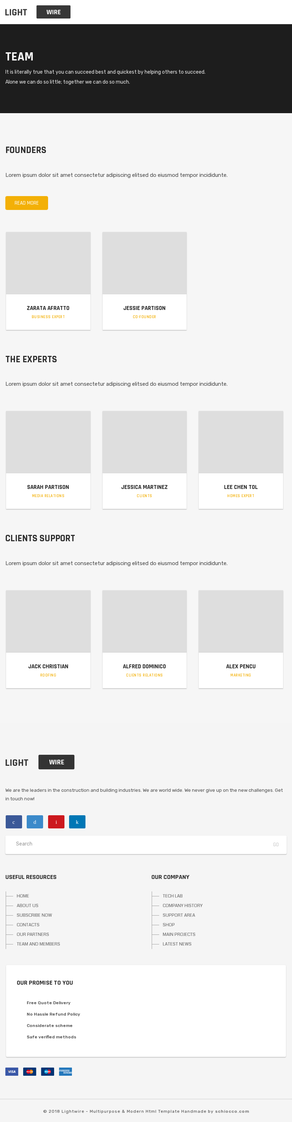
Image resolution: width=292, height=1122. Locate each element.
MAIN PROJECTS (179, 934)
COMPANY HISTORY (183, 905)
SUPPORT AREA (179, 915)
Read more (27, 203)
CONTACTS (28, 925)
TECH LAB (173, 896)
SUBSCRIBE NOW (34, 915)
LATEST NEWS (177, 944)
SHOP (169, 925)
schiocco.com (232, 1111)
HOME (23, 896)
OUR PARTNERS (33, 934)
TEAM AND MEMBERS (38, 944)
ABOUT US (27, 905)
